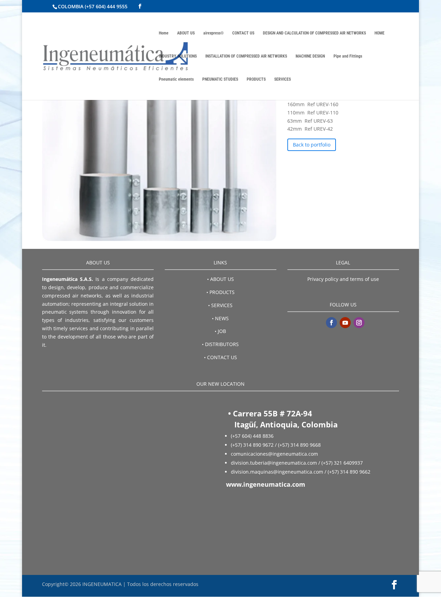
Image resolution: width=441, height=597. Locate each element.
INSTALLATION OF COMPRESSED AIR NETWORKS (246, 56)
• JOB (220, 331)
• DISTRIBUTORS (220, 344)
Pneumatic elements (176, 79)
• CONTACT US (220, 357)
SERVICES (282, 79)
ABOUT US (186, 33)
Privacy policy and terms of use (343, 279)
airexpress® (213, 33)
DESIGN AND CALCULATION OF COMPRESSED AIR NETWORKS (314, 33)
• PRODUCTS (220, 292)
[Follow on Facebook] (331, 322)
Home (163, 33)
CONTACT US (243, 33)
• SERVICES (220, 305)
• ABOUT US (220, 279)
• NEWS (220, 318)
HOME (379, 33)
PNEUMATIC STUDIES (220, 79)
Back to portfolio (311, 144)
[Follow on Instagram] (359, 322)
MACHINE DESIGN (310, 56)
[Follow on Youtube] (345, 322)
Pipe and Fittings (348, 56)
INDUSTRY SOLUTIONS (178, 56)
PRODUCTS (256, 79)
